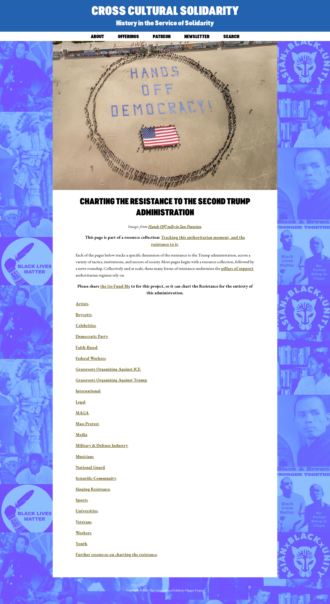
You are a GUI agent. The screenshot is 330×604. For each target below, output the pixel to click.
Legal (80, 402)
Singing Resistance (93, 489)
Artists (82, 303)
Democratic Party (92, 336)
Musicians (85, 456)
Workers (83, 533)
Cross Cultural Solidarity (165, 10)
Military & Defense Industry (102, 445)
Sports (82, 500)
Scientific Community (96, 478)
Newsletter (196, 36)
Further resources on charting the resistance (116, 554)
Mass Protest (87, 423)
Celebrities (86, 325)
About (97, 36)
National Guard (90, 467)
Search (231, 36)
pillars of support (237, 268)
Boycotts (84, 314)
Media (81, 434)
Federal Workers (91, 358)
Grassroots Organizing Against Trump (111, 380)
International (88, 391)
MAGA (82, 413)
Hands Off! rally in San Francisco (174, 226)
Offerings (128, 36)
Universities (87, 511)
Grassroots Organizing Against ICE (108, 369)
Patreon (162, 36)
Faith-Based (86, 347)
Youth (81, 543)
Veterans (83, 522)
